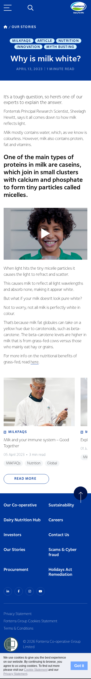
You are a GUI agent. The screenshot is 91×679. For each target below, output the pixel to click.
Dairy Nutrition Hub (22, 520)
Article (44, 41)
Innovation (28, 47)
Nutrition (68, 41)
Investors (12, 535)
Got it (79, 665)
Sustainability (61, 505)
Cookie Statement (36, 669)
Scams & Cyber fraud (63, 552)
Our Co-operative (20, 505)
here (35, 362)
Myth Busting (60, 47)
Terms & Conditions (18, 628)
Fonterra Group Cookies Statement (30, 621)
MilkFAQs (21, 41)
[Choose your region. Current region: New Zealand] (19, 7)
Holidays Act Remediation (60, 572)
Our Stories (14, 550)
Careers (56, 520)
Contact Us (59, 535)
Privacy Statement (18, 614)
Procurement (16, 570)
